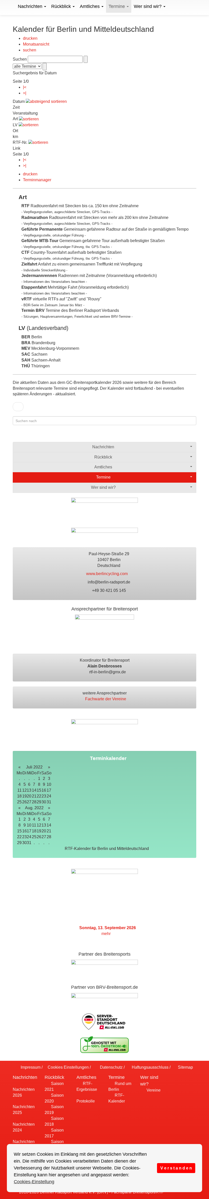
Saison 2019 (54, 1110)
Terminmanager (37, 180)
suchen (29, 50)
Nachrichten (31, 6)
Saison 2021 (54, 1086)
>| (24, 93)
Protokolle (85, 1101)
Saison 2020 (54, 1098)
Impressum (30, 1067)
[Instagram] (193, 435)
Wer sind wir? (148, 6)
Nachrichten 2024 (24, 1127)
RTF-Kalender (116, 1098)
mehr (106, 933)
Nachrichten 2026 (24, 1092)
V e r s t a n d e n (176, 1168)
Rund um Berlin (119, 1086)
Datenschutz (110, 1067)
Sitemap (185, 1067)
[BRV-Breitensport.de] (12, 6)
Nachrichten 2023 (24, 1144)
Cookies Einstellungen (68, 1067)
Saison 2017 (54, 1133)
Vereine (153, 1090)
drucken (30, 38)
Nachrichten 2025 (24, 1110)
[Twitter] (183, 435)
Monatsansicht (36, 44)
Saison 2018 (54, 1121)
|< (24, 87)
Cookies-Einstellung (34, 1181)
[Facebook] (173, 435)
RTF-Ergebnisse (86, 1086)
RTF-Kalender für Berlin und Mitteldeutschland (107, 848)
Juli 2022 (34, 767)
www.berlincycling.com (107, 573)
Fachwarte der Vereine (106, 699)
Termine (117, 6)
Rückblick (61, 6)
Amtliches (90, 6)
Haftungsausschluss (149, 1067)
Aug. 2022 (34, 808)
